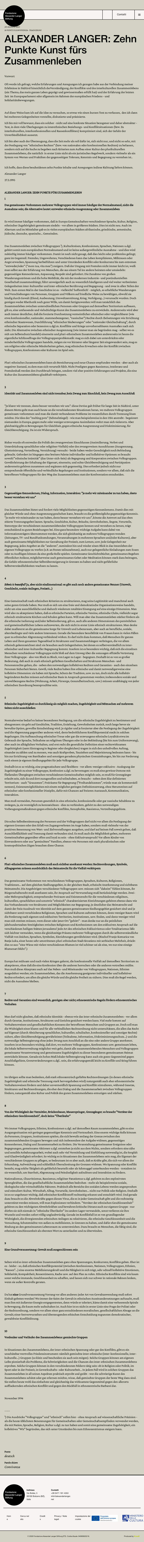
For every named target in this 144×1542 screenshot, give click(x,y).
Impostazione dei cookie (82, 1517)
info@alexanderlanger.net (61, 1497)
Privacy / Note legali (60, 1517)
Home (9, 1517)
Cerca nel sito (24, 1517)
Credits (42, 1517)
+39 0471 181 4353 (59, 1493)
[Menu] (139, 14)
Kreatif (137, 1536)
